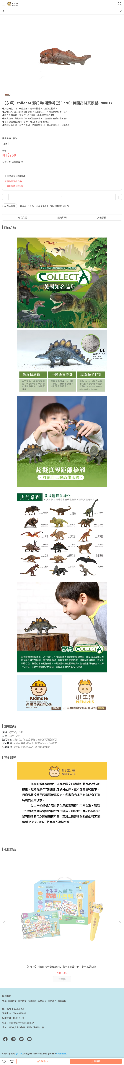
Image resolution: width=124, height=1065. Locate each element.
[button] (120, 922)
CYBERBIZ (61, 1053)
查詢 (4, 1001)
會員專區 (62, 1001)
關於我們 (52, 1001)
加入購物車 (42, 1061)
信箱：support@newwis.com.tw (18, 1022)
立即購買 (95, 1061)
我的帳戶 (42, 1001)
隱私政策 (22, 1001)
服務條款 (32, 1001)
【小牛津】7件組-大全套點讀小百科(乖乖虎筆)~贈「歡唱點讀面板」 (62, 966)
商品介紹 (22, 217)
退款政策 (12, 1001)
